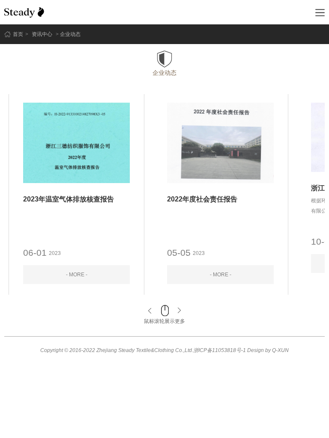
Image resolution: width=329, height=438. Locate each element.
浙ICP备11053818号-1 (219, 350)
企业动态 (164, 72)
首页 (18, 34)
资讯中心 (42, 34)
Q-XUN (280, 350)
